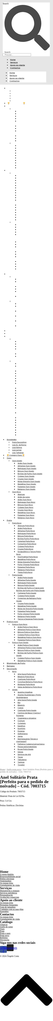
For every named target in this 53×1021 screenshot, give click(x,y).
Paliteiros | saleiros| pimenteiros (26, 414)
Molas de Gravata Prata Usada (28, 257)
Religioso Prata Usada (27, 616)
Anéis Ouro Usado (25, 463)
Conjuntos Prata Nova (27, 544)
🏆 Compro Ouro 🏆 (16, 103)
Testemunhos (5, 881)
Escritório (21, 728)
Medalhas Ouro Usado (27, 484)
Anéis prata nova (14, 769)
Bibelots (21, 705)
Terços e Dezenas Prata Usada (28, 270)
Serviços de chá (24, 754)
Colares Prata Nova (26, 546)
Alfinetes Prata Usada (27, 580)
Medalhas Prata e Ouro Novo (28, 292)
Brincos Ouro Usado (26, 471)
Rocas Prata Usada (27, 420)
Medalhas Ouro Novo (26, 512)
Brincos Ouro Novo (25, 505)
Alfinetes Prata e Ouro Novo (28, 282)
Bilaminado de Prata (16, 331)
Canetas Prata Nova (26, 541)
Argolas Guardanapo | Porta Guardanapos (30, 367)
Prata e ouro (12, 621)
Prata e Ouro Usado (20, 642)
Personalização (6, 895)
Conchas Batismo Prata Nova (28, 350)
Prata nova (4, 935)
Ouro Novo (16, 492)
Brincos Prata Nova (25, 536)
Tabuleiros (22, 760)
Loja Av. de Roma (19, 445)
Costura (21, 721)
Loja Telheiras (20, 101)
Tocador (22, 435)
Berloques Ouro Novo (26, 502)
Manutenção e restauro (9, 891)
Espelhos (21, 726)
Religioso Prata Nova (26, 570)
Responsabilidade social (10, 876)
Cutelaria (22, 723)
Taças (20, 757)
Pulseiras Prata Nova (26, 567)
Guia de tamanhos (7, 907)
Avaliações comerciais (9, 897)
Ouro (9, 106)
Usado (17, 361)
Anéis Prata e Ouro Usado (28, 645)
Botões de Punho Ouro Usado (28, 122)
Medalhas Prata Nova (26, 559)
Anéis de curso (24, 497)
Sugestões (4, 911)
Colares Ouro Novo (25, 507)
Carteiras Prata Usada (27, 593)
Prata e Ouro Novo (19, 624)
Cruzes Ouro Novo (25, 510)
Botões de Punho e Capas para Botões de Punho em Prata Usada (30, 237)
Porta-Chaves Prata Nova (28, 564)
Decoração (12, 668)
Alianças (21, 494)
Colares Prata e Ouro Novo (29, 635)
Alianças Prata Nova (26, 526)
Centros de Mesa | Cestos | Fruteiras (29, 384)
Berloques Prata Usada (27, 583)
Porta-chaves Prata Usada (29, 614)
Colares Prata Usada (26, 596)
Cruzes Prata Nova (25, 549)
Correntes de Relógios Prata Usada (30, 248)
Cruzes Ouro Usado (26, 479)
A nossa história (7, 874)
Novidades (11, 439)
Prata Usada (17, 575)
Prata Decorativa (19, 442)
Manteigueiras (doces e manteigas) (28, 409)
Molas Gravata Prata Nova (28, 562)
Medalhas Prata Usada (27, 606)
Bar (19, 702)
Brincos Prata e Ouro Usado (27, 312)
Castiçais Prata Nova (26, 679)
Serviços (14, 62)
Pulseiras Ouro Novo (26, 515)
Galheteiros (23, 734)
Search (6, 3)
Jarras (20, 736)
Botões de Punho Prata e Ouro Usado (28, 317)
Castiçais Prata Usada (27, 710)
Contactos (15, 68)
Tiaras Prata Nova (27, 220)
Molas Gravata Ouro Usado (27, 132)
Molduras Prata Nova (26, 684)
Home (12, 59)
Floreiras (21, 731)
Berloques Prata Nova (27, 533)
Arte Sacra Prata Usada (29, 371)
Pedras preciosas (7, 879)
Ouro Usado (17, 461)
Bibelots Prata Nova (26, 677)
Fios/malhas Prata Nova (28, 557)
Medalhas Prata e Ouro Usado (28, 327)
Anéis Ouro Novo (24, 499)
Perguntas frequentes (9, 905)
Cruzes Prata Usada (26, 603)
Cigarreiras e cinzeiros (28, 388)
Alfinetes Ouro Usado (26, 466)
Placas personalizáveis (27, 747)
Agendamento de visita (10, 885)
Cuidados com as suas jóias (11, 909)
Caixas (20, 708)
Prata (10, 170)
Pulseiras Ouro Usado (26, 487)
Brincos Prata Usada (26, 585)
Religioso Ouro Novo (28, 168)
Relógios (11, 333)
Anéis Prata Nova (25, 528)
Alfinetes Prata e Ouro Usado (28, 307)
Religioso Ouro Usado (29, 141)
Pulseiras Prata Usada (27, 611)
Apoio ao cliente (17, 65)
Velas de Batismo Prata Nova (28, 357)
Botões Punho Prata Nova (28, 539)
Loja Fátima (17, 447)
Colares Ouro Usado (26, 476)
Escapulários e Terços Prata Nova (30, 201)
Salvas (20, 752)
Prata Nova (16, 523)
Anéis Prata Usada (25, 577)
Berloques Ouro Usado (27, 468)
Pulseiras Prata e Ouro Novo (27, 297)
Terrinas (21, 762)
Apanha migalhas (25, 692)
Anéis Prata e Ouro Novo (28, 627)
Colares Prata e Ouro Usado (27, 322)
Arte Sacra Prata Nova (27, 674)
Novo (16, 339)
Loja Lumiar (16, 450)
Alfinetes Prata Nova (26, 531)
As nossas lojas (6, 883)
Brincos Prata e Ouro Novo (28, 632)
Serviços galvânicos (8, 893)
